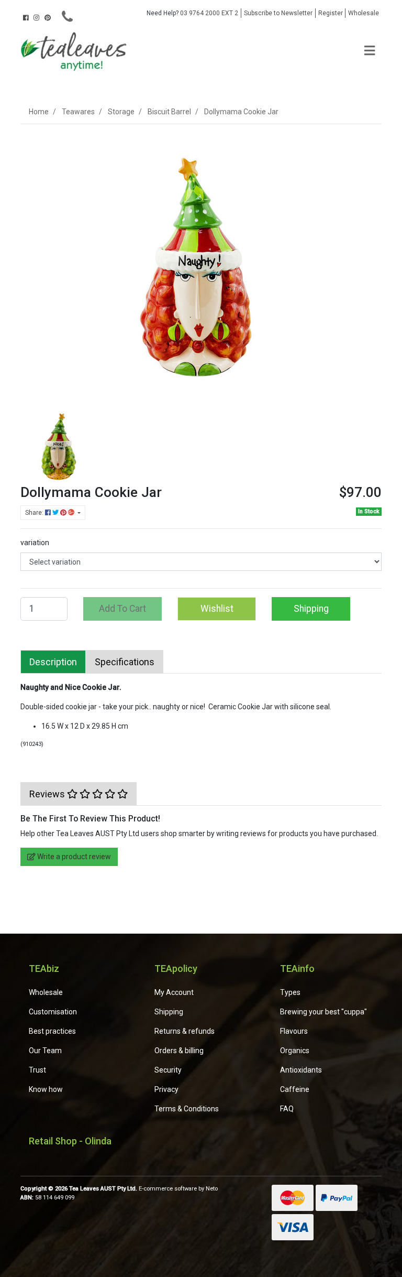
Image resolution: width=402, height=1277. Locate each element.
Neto (212, 1188)
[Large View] (59, 444)
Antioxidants (301, 1070)
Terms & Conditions (186, 1109)
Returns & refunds (184, 1031)
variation (34, 542)
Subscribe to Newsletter (278, 13)
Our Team (45, 1050)
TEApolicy (175, 968)
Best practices (52, 1031)
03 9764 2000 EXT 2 (192, 13)
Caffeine (294, 1089)
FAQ (287, 1109)
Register (330, 13)
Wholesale (363, 13)
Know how (46, 1089)
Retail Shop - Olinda (70, 1140)
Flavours (294, 1031)
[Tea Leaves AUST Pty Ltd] (75, 50)
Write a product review (73, 856)
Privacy (166, 1089)
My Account (174, 992)
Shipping (311, 608)
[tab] (53, 662)
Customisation (53, 1012)
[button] (216, 608)
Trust (37, 1070)
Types (290, 992)
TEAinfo (297, 968)
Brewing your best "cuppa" (323, 1012)
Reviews (48, 793)
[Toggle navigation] (370, 51)
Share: (35, 512)
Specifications (124, 661)
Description (53, 661)
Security (168, 1070)
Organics (294, 1050)
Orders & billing (179, 1050)
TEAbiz (44, 968)
